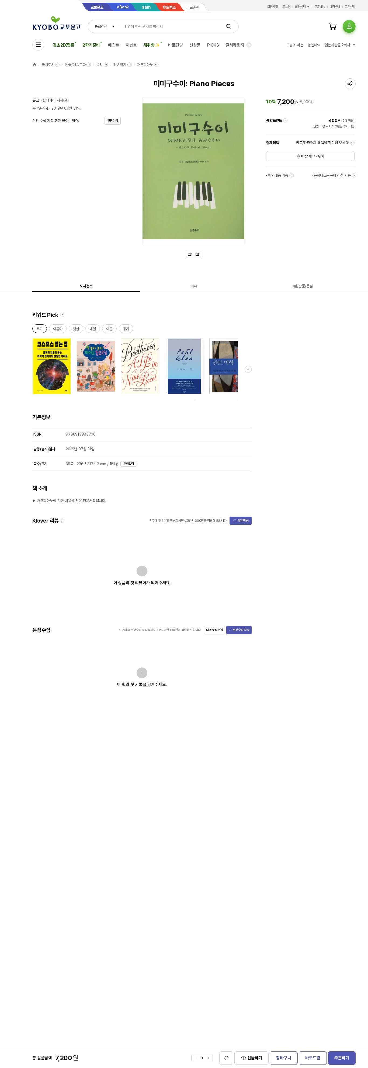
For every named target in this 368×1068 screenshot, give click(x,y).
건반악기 (119, 64)
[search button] (228, 26)
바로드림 (312, 1057)
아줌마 (58, 330)
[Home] (34, 64)
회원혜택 (300, 7)
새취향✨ (151, 45)
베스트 (113, 45)
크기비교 (193, 254)
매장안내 (335, 7)
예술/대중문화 (75, 64)
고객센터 (350, 7)
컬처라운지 (234, 45)
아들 (109, 330)
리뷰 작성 (243, 521)
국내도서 (47, 64)
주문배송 (319, 7)
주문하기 (341, 1057)
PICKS (213, 45)
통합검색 (101, 26)
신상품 (195, 45)
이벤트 (131, 45)
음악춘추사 (40, 108)
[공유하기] (350, 83)
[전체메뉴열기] (38, 45)
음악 (99, 64)
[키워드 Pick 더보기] (248, 369)
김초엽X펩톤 (63, 45)
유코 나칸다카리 (43, 100)
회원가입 (272, 7)
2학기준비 (91, 45)
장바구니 (283, 1057)
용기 (126, 330)
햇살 (76, 330)
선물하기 (254, 1057)
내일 (92, 330)
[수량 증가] (208, 1058)
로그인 (286, 7)
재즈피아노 (145, 64)
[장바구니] (332, 26)
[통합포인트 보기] (285, 120)
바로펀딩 (175, 45)
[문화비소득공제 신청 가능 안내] (354, 175)
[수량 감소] (195, 1058)
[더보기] (249, 45)
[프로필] (349, 26)
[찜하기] (226, 1058)
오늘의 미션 (294, 45)
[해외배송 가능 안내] (291, 175)
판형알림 (128, 464)
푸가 (39, 330)
